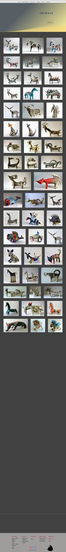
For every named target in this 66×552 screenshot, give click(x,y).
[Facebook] (33, 547)
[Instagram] (35, 547)
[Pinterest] (31, 547)
